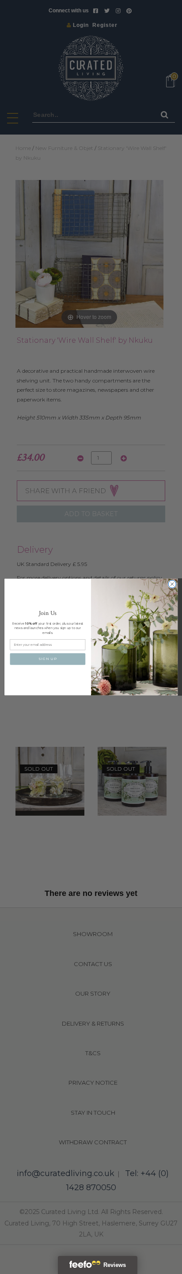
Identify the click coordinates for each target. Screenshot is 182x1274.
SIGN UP (47, 659)
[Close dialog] (172, 584)
